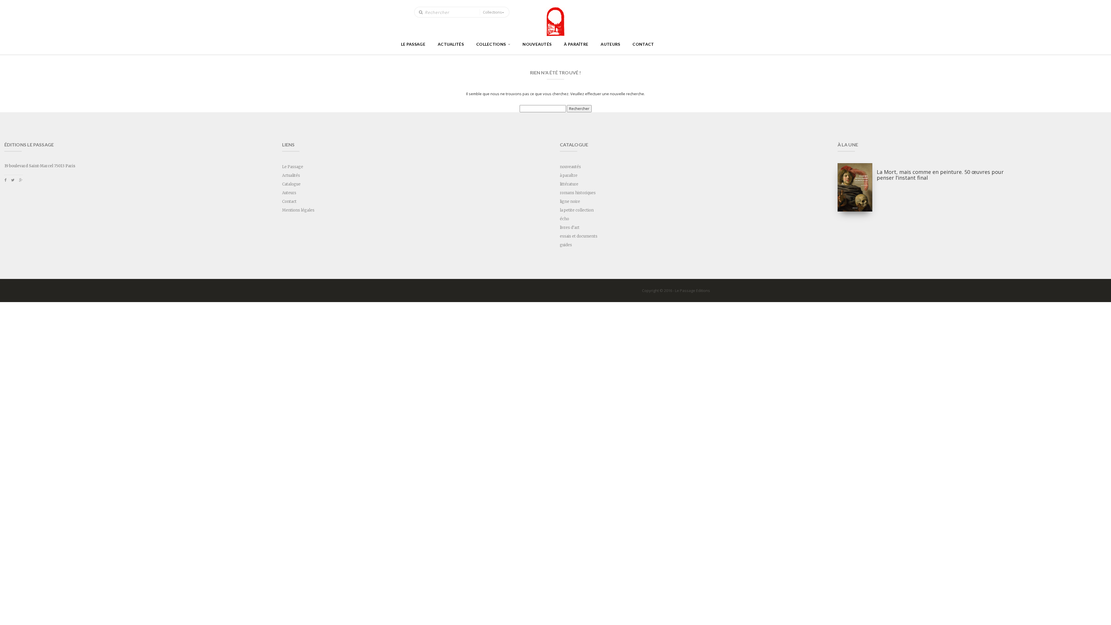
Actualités (451, 44)
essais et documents (578, 236)
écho (564, 218)
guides (566, 244)
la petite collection (577, 210)
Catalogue (291, 184)
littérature (569, 184)
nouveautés (537, 44)
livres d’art (570, 227)
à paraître (576, 44)
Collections (492, 12)
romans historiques (578, 192)
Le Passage (413, 44)
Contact (643, 44)
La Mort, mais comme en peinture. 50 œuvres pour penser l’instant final (940, 174)
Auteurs (610, 44)
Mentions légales (298, 210)
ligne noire (570, 201)
